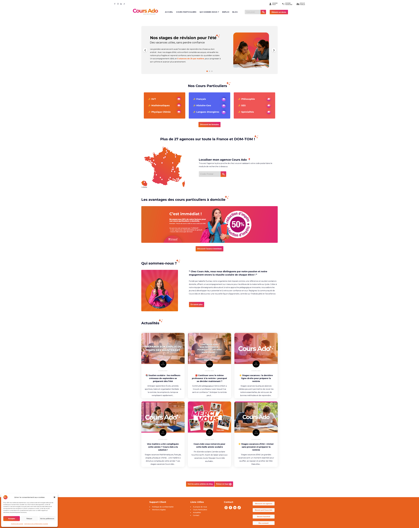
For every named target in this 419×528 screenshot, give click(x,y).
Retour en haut (222, 484)
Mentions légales (159, 510)
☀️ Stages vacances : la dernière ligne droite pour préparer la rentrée (256, 378)
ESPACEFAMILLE (302, 4)
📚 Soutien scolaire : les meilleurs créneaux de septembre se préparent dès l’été (163, 378)
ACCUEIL (169, 12)
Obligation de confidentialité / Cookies (36, 524)
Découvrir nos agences (263, 503)
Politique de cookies (17, 524)
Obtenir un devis (279, 12)
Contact (196, 515)
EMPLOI (225, 12)
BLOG (235, 12)
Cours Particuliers (200, 510)
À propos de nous (200, 507)
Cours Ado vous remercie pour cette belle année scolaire (209, 445)
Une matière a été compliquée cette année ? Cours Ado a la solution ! (163, 447)
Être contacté (264, 523)
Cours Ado (162, 370)
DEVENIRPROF (275, 4)
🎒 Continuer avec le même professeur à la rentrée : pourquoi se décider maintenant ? (209, 378)
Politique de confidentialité (162, 507)
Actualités (197, 512)
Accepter (11, 518)
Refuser (29, 518)
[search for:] (253, 12)
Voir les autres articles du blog (200, 484)
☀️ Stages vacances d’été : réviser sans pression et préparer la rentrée (256, 447)
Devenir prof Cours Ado (263, 510)
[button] (54, 497)
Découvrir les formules (209, 124)
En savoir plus (197, 304)
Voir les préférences (47, 518)
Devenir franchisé (263, 516)
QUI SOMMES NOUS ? (209, 12)
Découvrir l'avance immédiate (209, 249)
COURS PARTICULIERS (186, 12)
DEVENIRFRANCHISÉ (288, 4)
